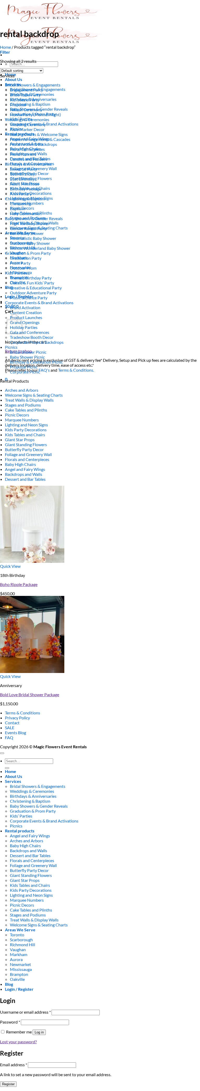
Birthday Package (25, 188)
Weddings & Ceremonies (27, 119)
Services (13, 781)
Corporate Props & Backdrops (37, 342)
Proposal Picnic (24, 366)
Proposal (18, 104)
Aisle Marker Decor (27, 129)
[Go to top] (2, 753)
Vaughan (18, 949)
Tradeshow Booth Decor (31, 337)
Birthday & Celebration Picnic (36, 361)
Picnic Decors (17, 414)
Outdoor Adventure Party (33, 292)
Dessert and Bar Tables (25, 479)
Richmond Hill (22, 944)
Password (10, 1021)
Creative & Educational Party (36, 287)
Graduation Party (25, 257)
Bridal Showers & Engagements (32, 84)
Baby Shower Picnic (27, 356)
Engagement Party (26, 89)
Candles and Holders (28, 159)
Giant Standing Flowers (26, 444)
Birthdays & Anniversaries (28, 163)
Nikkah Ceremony (26, 109)
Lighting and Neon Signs (26, 424)
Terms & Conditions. (76, 369)
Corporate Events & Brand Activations (39, 302)
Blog (9, 287)
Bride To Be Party (25, 94)
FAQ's (44, 369)
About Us (13, 79)
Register (8, 1084)
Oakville (17, 979)
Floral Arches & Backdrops (33, 144)
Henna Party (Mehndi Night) (35, 114)
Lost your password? (18, 1041)
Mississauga (21, 969)
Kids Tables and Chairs (25, 434)
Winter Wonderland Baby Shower (40, 248)
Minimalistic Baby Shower (33, 238)
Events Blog (15, 732)
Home (5, 47)
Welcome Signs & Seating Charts (34, 394)
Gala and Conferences (29, 332)
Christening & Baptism (30, 104)
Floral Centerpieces (27, 149)
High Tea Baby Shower (29, 223)
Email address (13, 1064)
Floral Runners (23, 154)
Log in (39, 1032)
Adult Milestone (24, 183)
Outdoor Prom (23, 267)
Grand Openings (25, 322)
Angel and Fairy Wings (25, 469)
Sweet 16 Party (23, 168)
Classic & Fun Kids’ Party (32, 282)
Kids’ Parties (16, 272)
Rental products (19, 830)
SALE (9, 727)
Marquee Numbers (22, 419)
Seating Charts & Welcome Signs (39, 134)
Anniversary (21, 193)
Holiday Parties (24, 327)
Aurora (16, 959)
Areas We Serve (20, 929)
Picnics (11, 347)
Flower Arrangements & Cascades (40, 139)
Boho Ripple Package (19, 584)
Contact (12, 722)
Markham (18, 954)
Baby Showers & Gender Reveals (34, 218)
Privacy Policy (17, 717)
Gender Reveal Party (28, 228)
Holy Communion (26, 213)
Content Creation (26, 312)
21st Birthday (22, 178)
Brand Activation (25, 307)
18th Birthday (22, 173)
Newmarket (20, 964)
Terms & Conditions (22, 712)
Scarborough (21, 939)
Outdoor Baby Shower (30, 243)
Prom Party (20, 262)
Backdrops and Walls (23, 474)
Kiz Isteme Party (24, 99)
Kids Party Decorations (26, 429)
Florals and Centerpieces (27, 459)
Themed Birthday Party (31, 277)
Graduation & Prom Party (28, 253)
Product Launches (26, 317)
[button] (5, 51)
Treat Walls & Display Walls (29, 399)
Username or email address (25, 1011)
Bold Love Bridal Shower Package (29, 694)
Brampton (19, 974)
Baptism (17, 208)
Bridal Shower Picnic (28, 352)
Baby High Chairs (20, 464)
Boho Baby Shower (27, 233)
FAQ (9, 737)
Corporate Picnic (25, 371)
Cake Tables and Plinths (26, 409)
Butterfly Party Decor (24, 449)
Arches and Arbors (21, 390)
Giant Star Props (20, 439)
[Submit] (7, 768)
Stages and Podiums (23, 404)
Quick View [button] (10, 566)
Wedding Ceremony (28, 124)
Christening (20, 203)
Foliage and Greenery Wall (28, 454)
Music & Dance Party (28, 297)
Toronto (17, 934)
